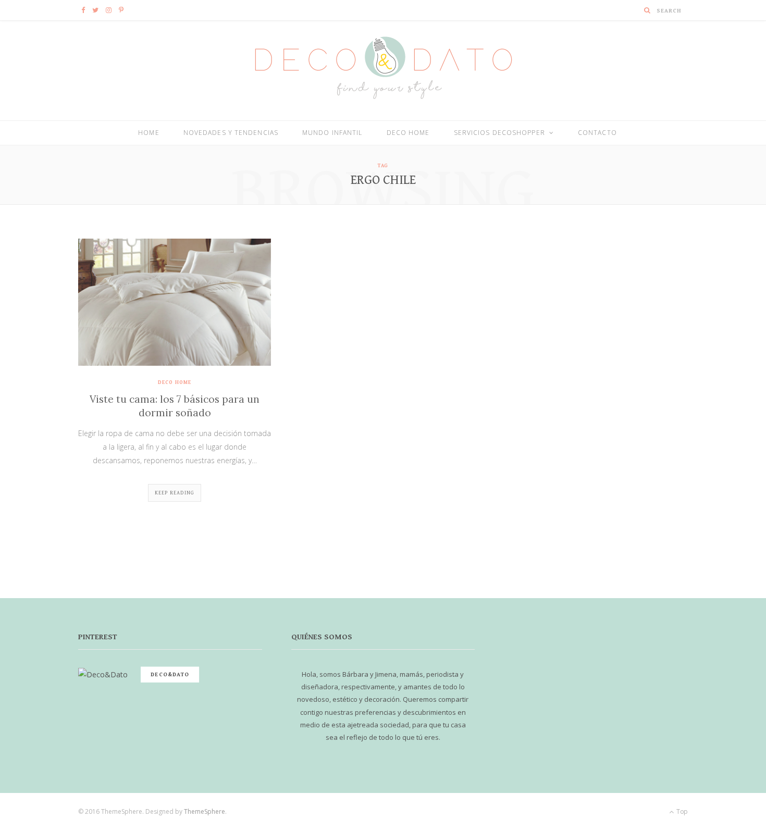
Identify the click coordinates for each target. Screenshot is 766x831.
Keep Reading (174, 493)
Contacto (597, 132)
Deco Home (408, 132)
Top (681, 811)
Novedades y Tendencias (230, 132)
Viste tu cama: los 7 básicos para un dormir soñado (175, 406)
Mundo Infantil (332, 132)
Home (148, 132)
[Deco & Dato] (383, 70)
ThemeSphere (204, 811)
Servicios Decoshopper (499, 132)
